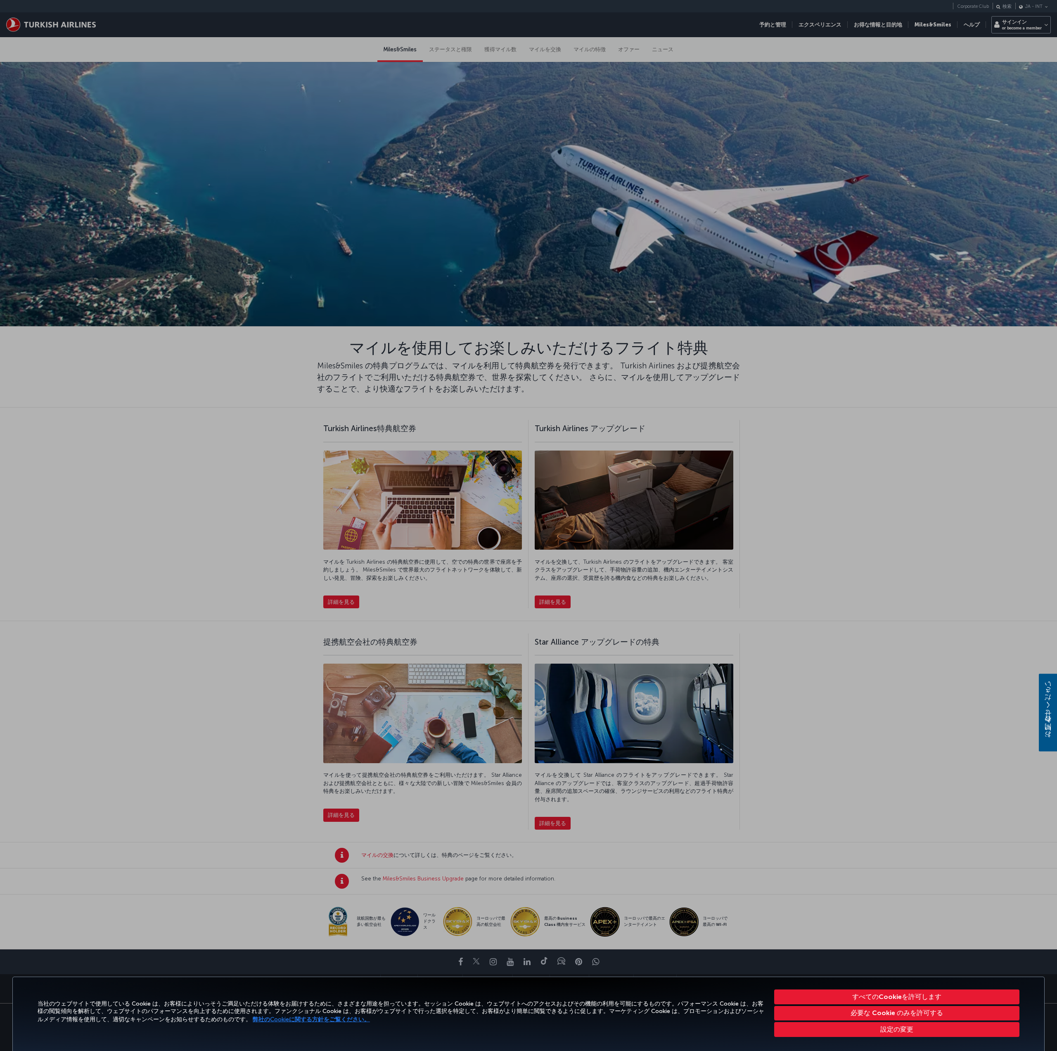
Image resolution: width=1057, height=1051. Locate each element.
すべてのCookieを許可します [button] (896, 997)
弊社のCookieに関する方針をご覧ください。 (311, 1019)
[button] (897, 1029)
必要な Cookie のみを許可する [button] (897, 1013)
